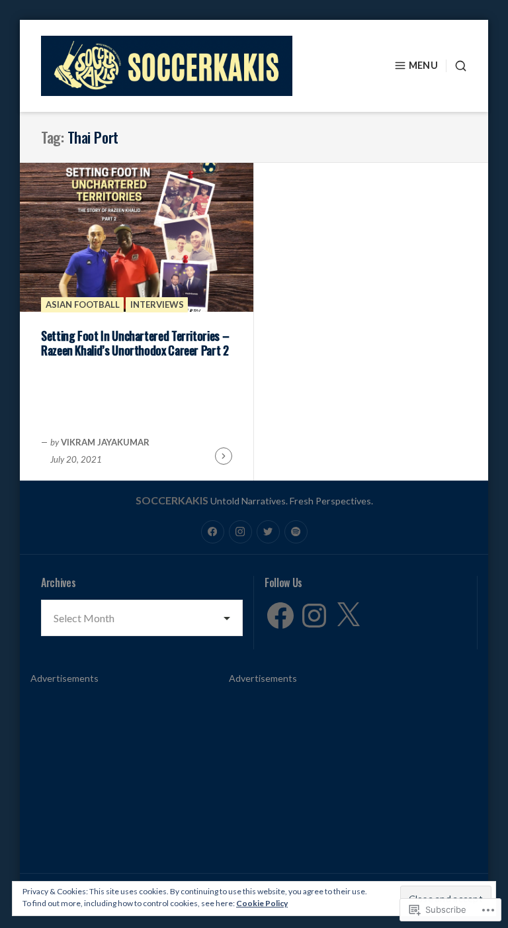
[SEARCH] (456, 66)
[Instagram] (240, 531)
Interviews (157, 304)
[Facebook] (212, 531)
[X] (348, 615)
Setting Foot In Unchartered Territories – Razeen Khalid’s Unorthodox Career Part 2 (135, 343)
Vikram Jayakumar (105, 442)
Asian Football (83, 304)
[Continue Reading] (223, 456)
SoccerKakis (172, 500)
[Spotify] (296, 531)
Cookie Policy (262, 903)
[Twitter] (268, 531)
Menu (423, 65)
